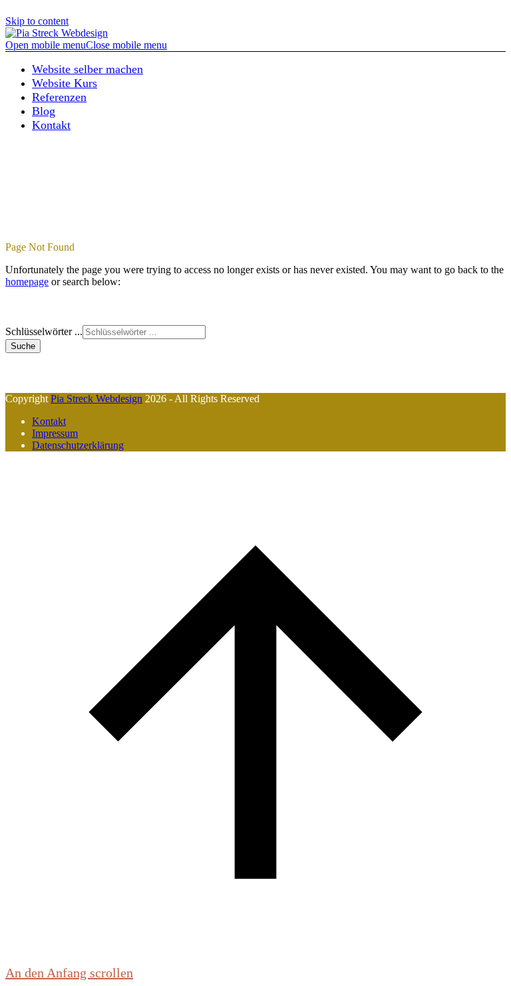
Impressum (55, 433)
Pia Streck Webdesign (96, 398)
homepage (27, 281)
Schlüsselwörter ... (44, 331)
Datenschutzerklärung (78, 445)
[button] (86, 45)
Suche (23, 346)
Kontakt (49, 421)
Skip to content (37, 21)
